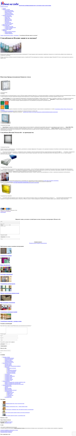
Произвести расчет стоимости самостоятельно (38, 243)
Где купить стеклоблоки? (6, 274)
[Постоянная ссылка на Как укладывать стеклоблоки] (5, 300)
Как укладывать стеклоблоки (7, 302)
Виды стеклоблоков (5, 265)
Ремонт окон (7, 17)
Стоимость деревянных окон (10, 27)
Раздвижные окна (8, 397)
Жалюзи (6, 387)
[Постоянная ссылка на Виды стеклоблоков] (5, 262)
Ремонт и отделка (8, 12)
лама (7, 422)
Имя (1, 335)
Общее (8, 369)
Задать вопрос (3, 212)
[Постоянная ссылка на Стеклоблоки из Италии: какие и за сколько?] (10, 52)
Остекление (7, 367)
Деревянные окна (8, 386)
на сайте (9, 422)
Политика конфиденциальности (6, 431)
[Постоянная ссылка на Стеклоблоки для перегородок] (5, 281)
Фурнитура (7, 21)
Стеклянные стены (8, 380)
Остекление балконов (9, 10)
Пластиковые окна (8, 16)
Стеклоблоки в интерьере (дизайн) (8, 312)
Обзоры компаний (8, 32)
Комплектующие (8, 388)
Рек (5, 422)
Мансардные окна (8, 20)
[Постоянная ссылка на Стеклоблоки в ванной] (5, 253)
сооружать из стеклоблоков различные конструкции (18, 181)
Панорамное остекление (11, 370)
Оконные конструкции (7, 15)
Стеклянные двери (8, 375)
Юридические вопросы (9, 14)
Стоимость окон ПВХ (9, 26)
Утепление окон (8, 22)
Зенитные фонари (8, 365)
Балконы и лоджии (6, 9)
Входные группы (8, 364)
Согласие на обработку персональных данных (9, 430)
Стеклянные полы (8, 378)
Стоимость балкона (8, 28)
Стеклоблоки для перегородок (7, 283)
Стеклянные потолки (9, 379)
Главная (4, 8)
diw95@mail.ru (10, 421)
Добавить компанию (9, 33)
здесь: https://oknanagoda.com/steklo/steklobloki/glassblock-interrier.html (26, 182)
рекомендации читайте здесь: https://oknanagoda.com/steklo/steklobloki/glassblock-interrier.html (40, 111)
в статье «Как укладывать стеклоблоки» (51, 180)
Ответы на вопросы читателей (10, 390)
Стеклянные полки (8, 377)
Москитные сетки (8, 19)
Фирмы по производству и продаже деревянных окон (15, 382)
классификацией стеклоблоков (7, 110)
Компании (5, 30)
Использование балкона (9, 11)
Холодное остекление (11, 373)
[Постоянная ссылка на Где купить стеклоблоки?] (5, 272)
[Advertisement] (38, 67)
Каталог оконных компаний (10, 31)
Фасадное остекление (9, 23)
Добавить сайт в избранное (5, 211)
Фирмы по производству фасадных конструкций (14, 384)
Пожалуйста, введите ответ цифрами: (7, 341)
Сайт (1, 339)
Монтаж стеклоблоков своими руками (9, 293)
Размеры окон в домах (7, 29)
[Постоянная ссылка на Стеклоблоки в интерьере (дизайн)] (5, 309)
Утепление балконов (9, 13)
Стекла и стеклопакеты (11, 371)
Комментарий (3, 333)
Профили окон (7, 18)
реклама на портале (4, 6)
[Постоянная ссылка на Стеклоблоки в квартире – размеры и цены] (5, 319)
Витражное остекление (11, 368)
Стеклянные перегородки (10, 376)
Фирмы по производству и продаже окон (12, 383)
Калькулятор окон (6, 25)
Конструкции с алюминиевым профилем (12, 366)
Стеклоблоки (16, 35)
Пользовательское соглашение (6, 432)
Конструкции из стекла (7, 24)
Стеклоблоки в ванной (6, 255)
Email (1, 337)
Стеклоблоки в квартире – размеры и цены (11, 321)
